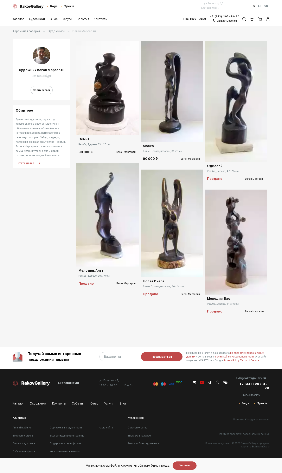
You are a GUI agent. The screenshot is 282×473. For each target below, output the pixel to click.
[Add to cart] (82, 129)
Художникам (136, 417)
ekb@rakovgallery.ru (251, 378)
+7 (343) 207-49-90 (224, 16)
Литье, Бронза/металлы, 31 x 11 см (162, 151)
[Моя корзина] (260, 19)
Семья (83, 139)
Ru (253, 6)
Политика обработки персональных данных (243, 434)
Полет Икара (154, 281)
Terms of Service (249, 360)
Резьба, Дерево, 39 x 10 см (94, 275)
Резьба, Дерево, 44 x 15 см (223, 303)
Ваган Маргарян (126, 152)
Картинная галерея (26, 31)
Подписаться (41, 90)
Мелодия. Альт (90, 270)
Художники (56, 31)
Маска (148, 146)
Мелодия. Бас (218, 299)
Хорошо (184, 465)
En (259, 6)
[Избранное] (252, 19)
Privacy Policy (232, 360)
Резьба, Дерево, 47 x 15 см (223, 171)
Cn (266, 6)
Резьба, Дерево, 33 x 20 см (94, 144)
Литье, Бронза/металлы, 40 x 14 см (163, 286)
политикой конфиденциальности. (235, 356)
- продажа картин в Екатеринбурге (255, 445)
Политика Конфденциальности (251, 419)
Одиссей (215, 166)
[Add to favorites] (92, 129)
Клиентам (19, 417)
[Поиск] (244, 19)
